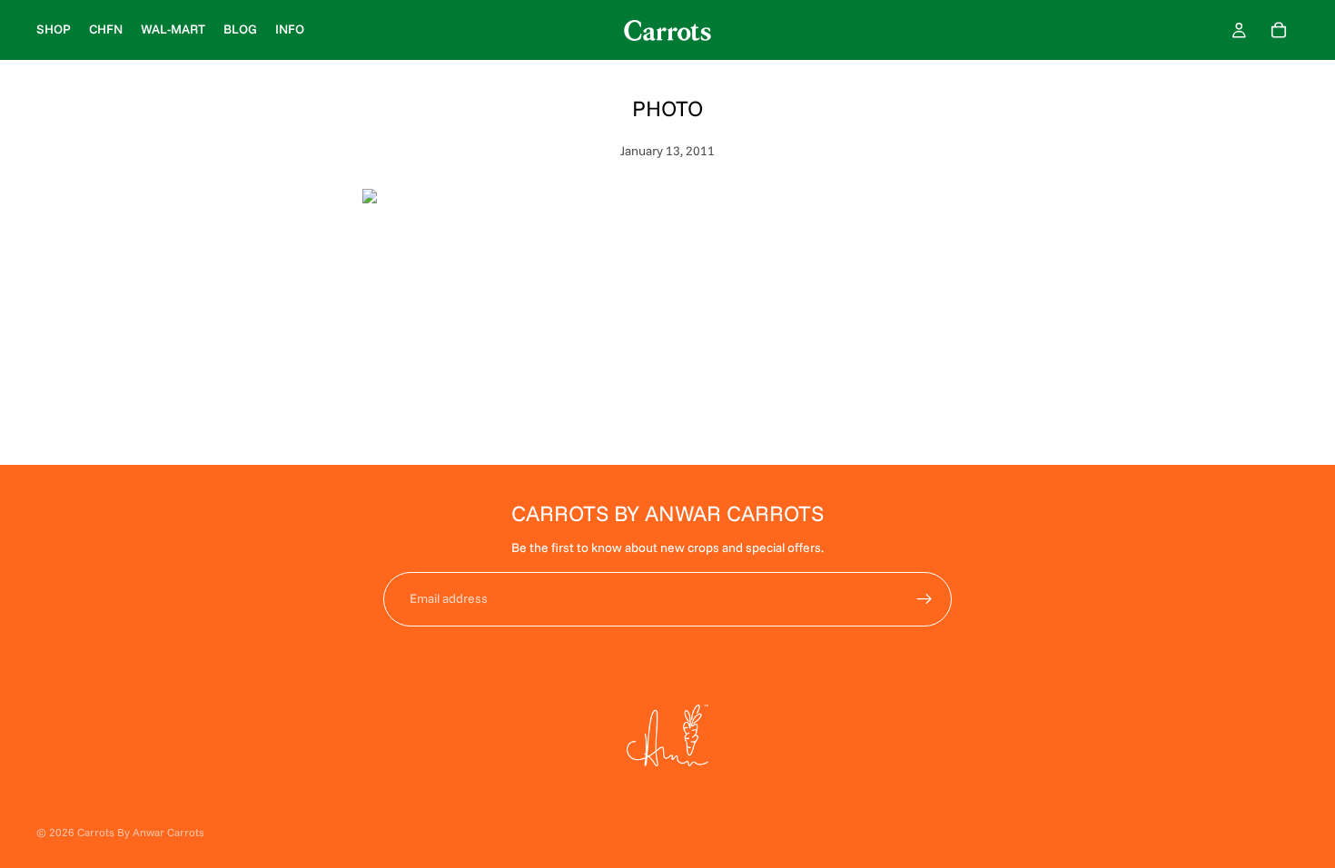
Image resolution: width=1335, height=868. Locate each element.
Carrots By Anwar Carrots (140, 832)
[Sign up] (924, 599)
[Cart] (1279, 30)
